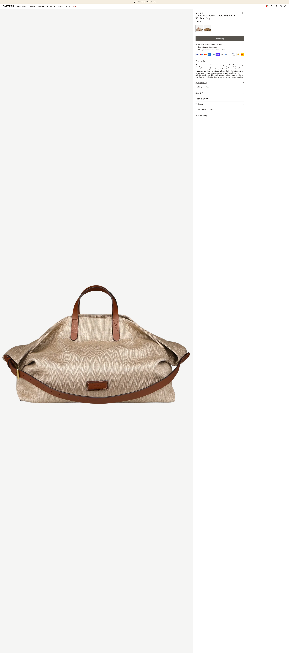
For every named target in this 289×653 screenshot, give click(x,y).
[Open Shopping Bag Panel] (285, 6)
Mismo (199, 13)
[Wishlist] (281, 6)
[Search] (272, 6)
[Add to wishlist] (243, 13)
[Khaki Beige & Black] (207, 28)
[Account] (276, 6)
